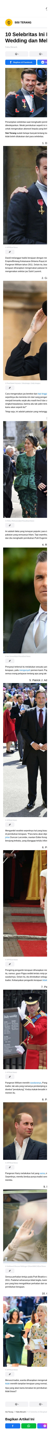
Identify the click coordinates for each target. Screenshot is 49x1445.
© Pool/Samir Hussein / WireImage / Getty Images (22, 383)
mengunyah (24, 670)
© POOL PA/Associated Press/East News (19, 521)
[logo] (18, 22)
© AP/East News (11, 820)
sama (42, 1173)
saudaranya (35, 1083)
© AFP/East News (11, 247)
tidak (45, 980)
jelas (7, 837)
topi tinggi (42, 394)
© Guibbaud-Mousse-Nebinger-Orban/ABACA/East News (25, 1266)
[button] (16, 54)
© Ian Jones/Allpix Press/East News (17, 656)
